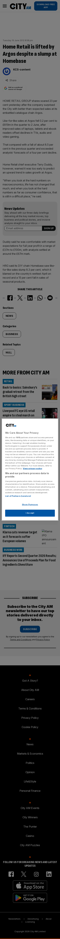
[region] (30, 469)
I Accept (30, 513)
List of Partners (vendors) (18, 496)
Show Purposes (30, 504)
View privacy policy (32, 468)
